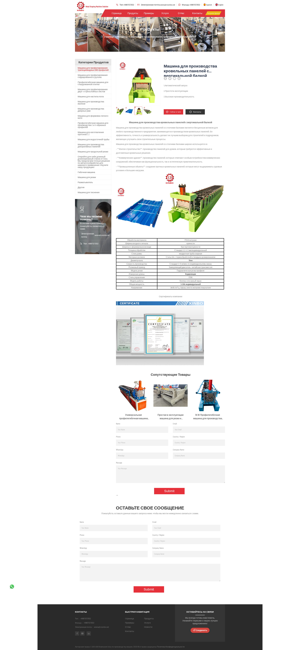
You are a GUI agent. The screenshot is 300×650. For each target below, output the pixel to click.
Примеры (149, 13)
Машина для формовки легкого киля (93, 117)
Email (175, 423)
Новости (148, 627)
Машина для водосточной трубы (93, 139)
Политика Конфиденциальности (171, 647)
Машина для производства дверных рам (91, 109)
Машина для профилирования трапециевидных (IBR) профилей (93, 69)
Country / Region (179, 436)
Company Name (178, 449)
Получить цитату (213, 13)
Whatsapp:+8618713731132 (191, 4)
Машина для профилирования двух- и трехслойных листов (93, 90)
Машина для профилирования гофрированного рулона (93, 76)
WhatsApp (119, 449)
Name (118, 423)
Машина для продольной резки (93, 151)
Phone (118, 436)
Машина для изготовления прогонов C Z (91, 133)
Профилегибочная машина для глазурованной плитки (93, 83)
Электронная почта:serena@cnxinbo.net (158, 4)
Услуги (165, 13)
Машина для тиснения (88, 192)
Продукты (133, 13)
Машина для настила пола (91, 96)
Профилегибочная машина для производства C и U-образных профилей (93, 125)
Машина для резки (87, 177)
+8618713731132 (93, 243)
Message (119, 462)
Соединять (201, 630)
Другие (81, 187)
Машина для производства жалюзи (91, 102)
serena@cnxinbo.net (102, 235)
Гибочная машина (86, 172)
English (220, 4)
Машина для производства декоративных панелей (91, 145)
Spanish (209, 4)
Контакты (197, 13)
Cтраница (117, 13)
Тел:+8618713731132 (127, 4)
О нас (181, 13)
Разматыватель (85, 182)
